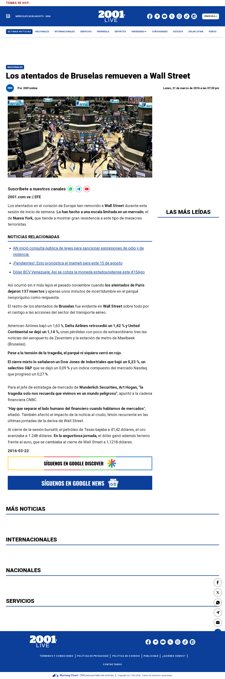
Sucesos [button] (178, 31)
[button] (217, 582)
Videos (212, 31)
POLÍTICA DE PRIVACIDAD (92, 656)
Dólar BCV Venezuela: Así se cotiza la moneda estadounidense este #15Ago (79, 272)
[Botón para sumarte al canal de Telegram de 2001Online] (79, 189)
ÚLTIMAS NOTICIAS (19, 31)
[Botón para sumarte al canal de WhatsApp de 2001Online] (71, 189)
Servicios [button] (86, 31)
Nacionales (15, 67)
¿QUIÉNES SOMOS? (173, 656)
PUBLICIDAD (151, 656)
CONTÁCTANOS (112, 664)
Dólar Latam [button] (195, 31)
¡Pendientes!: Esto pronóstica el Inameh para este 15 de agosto (68, 263)
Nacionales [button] (42, 31)
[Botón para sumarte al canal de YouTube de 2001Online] (87, 189)
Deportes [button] (120, 31)
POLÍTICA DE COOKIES (126, 656)
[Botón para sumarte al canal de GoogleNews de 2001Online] (80, 483)
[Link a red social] (148, 642)
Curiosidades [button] (160, 31)
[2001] (111, 16)
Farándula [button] (103, 31)
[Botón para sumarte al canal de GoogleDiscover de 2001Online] (80, 463)
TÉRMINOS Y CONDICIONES (56, 656)
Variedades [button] (137, 31)
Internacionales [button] (64, 31)
